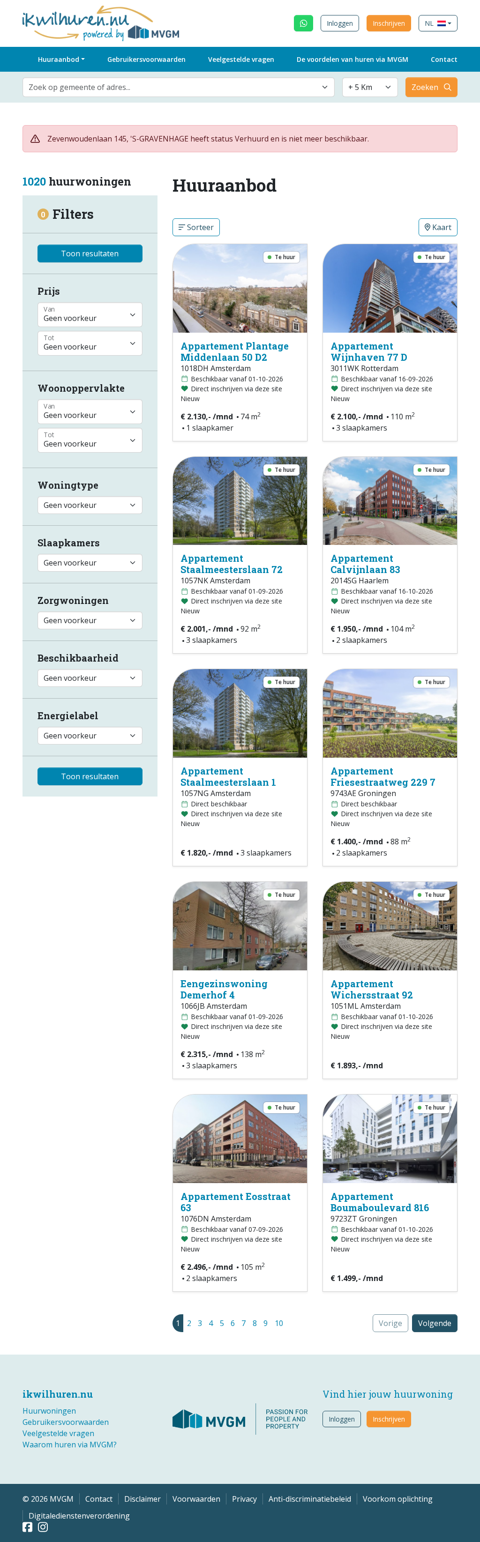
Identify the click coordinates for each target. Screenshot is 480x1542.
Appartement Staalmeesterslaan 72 (231, 563)
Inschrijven (389, 23)
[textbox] (173, 87)
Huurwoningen (49, 1411)
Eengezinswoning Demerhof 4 (224, 989)
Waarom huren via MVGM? (69, 1444)
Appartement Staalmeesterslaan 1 (228, 776)
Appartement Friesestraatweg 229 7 (382, 776)
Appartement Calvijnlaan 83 (365, 563)
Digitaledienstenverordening (79, 1516)
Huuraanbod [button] (58, 59)
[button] (438, 23)
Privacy (244, 1499)
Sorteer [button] (199, 227)
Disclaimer (142, 1499)
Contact (444, 59)
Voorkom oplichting (398, 1499)
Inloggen (340, 23)
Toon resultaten (90, 253)
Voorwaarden (196, 1499)
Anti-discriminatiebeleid (310, 1499)
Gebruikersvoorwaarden (146, 59)
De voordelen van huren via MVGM (352, 59)
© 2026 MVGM (48, 1499)
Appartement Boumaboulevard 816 (379, 1202)
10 (279, 1323)
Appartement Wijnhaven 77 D (368, 351)
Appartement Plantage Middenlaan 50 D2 (234, 351)
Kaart (440, 227)
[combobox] (178, 87)
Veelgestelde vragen (241, 59)
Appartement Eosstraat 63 (235, 1202)
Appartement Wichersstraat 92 (371, 989)
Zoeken (425, 87)
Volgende (434, 1323)
